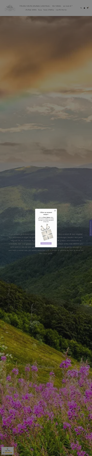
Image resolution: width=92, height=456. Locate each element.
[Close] (55, 211)
